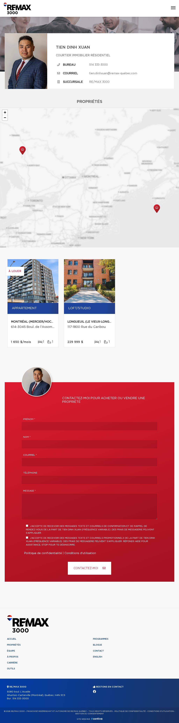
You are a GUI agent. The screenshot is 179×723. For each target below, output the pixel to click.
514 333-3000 (98, 64)
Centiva (96, 719)
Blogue (97, 645)
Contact (98, 651)
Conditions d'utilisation (80, 553)
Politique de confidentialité (43, 553)
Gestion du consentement (89, 714)
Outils (11, 669)
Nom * (27, 437)
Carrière (12, 663)
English (97, 657)
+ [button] (5, 112)
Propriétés (14, 645)
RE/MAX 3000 (99, 82)
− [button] (5, 117)
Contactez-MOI (86, 568)
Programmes (100, 639)
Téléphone (30, 473)
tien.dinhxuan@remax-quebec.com (113, 73)
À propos (12, 657)
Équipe (11, 651)
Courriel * (30, 455)
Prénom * (29, 419)
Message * (29, 491)
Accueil (11, 639)
